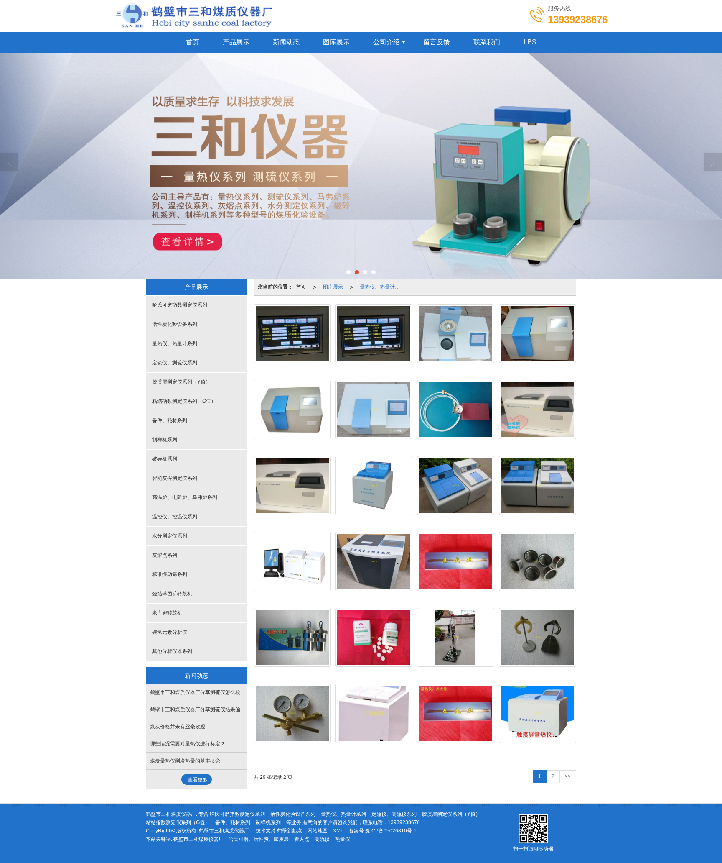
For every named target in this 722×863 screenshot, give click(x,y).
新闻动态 (286, 42)
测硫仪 (322, 839)
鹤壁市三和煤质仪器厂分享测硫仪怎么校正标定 (202, 692)
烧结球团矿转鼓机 (172, 594)
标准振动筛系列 (169, 574)
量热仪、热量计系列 (382, 287)
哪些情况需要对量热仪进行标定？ (187, 744)
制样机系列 (164, 440)
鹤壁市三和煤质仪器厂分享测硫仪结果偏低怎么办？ (207, 709)
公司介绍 (386, 42)
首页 (192, 42)
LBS (530, 42)
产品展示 (236, 42)
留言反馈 (436, 42)
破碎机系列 (164, 459)
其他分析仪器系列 (172, 651)
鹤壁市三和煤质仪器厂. (224, 831)
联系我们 (486, 42)
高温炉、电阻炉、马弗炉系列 (184, 497)
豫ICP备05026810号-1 (391, 831)
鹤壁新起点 (289, 831)
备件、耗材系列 (169, 420)
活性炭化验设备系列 (174, 324)
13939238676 (404, 822)
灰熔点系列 (164, 555)
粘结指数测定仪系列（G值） (184, 401)
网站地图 (318, 831)
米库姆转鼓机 (167, 613)
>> (568, 776)
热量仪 (342, 839)
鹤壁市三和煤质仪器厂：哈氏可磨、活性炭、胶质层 (231, 839)
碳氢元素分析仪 (169, 632)
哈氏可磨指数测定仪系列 (179, 305)
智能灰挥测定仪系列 (174, 478)
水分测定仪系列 (169, 536)
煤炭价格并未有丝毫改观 (177, 727)
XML (338, 831)
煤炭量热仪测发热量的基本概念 (185, 761)
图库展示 (336, 42)
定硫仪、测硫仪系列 (174, 363)
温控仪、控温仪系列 (174, 517)
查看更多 (198, 780)
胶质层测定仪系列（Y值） (181, 382)
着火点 (301, 839)
